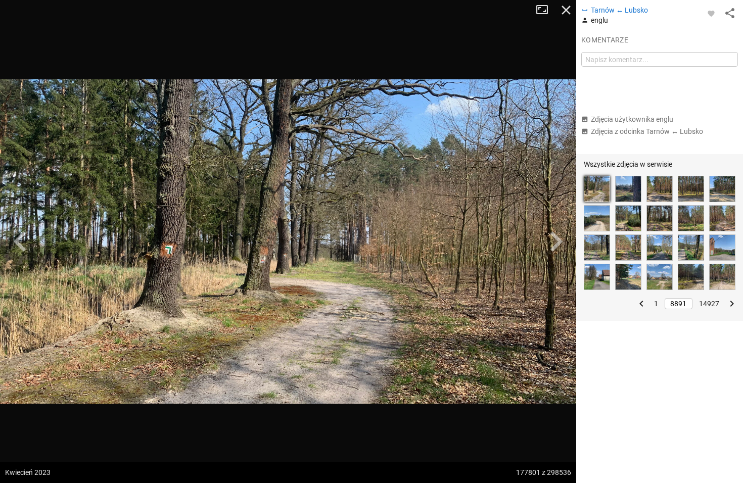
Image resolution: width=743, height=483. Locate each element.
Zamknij (566, 10)
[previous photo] (20, 241)
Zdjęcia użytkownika (632, 119)
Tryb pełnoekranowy (546, 10)
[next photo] (556, 241)
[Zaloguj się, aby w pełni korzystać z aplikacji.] (711, 13)
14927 (709, 304)
